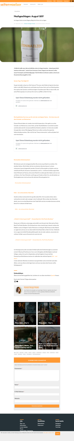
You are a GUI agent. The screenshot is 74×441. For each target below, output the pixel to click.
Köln (48, 352)
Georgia (44, 352)
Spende (53, 275)
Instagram (58, 423)
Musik (15, 354)
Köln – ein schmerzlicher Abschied (24, 209)
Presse (21, 429)
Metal (57, 352)
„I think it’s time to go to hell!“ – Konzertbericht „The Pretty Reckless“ (34, 240)
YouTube (58, 427)
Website (17, 398)
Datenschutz (59, 1)
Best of (34, 352)
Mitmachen (49, 1)
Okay (57, 433)
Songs (24, 354)
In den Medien (24, 427)
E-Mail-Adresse (19, 391)
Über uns (40, 4)
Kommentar (18, 368)
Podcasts (32, 4)
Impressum (66, 1)
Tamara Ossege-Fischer (29, 23)
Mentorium (52, 352)
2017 (17, 352)
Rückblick (17, 11)
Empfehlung (39, 352)
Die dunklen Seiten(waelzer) (23, 183)
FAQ (54, 1)
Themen (25, 4)
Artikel (26, 352)
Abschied (21, 352)
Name (17, 384)
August (30, 352)
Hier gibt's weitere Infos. (49, 432)
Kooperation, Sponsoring (26, 430)
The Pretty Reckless (36, 354)
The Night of (29, 354)
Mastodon (58, 425)
